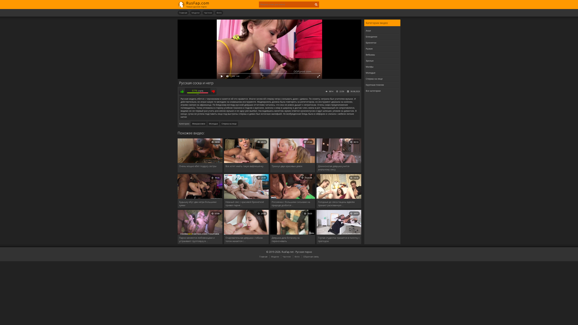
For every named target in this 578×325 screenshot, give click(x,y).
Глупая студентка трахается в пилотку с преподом (339, 239)
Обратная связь (311, 256)
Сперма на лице (229, 123)
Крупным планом (375, 84)
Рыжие (369, 48)
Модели (195, 12)
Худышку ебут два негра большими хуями (197, 203)
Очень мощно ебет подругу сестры (197, 166)
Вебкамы (370, 54)
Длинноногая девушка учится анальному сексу (333, 168)
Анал (368, 30)
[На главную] (196, 4)
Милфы (369, 66)
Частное (208, 12)
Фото (219, 12)
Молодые (213, 123)
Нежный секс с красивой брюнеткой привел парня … (244, 203)
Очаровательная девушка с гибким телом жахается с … (244, 239)
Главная (183, 12)
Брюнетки (371, 42)
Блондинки (371, 36)
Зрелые (370, 60)
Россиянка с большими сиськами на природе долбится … (291, 203)
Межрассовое (198, 123)
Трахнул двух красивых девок (287, 166)
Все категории (373, 90)
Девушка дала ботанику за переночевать (286, 239)
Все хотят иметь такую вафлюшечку (244, 166)
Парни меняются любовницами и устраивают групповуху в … (197, 239)
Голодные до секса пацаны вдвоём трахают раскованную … (336, 203)
